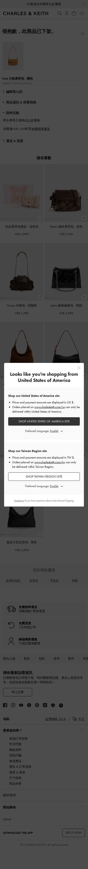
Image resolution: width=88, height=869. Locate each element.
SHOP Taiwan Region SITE (44, 476)
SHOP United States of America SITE (44, 421)
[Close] (79, 368)
